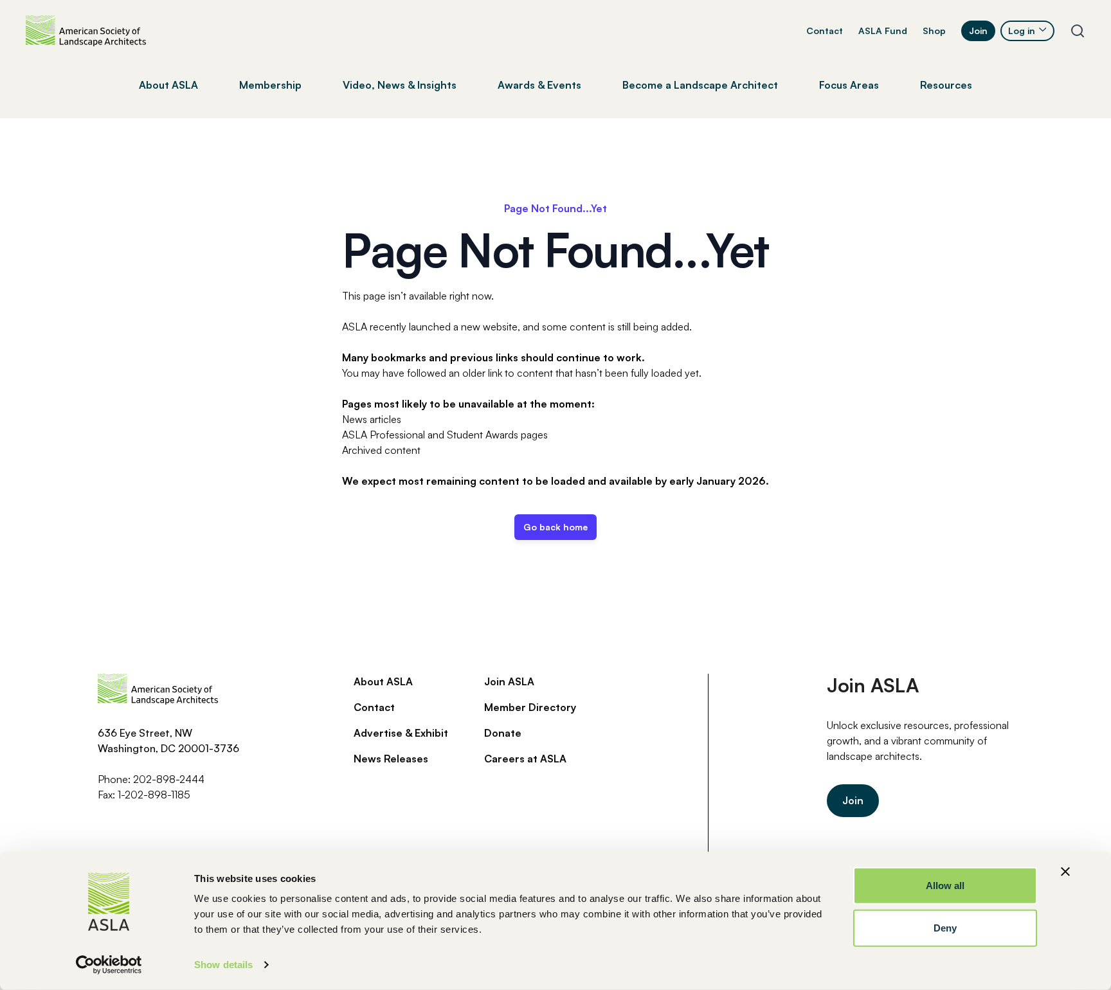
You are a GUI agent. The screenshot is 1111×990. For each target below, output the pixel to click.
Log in (1021, 30)
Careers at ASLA (525, 758)
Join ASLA (509, 681)
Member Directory (530, 707)
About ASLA (383, 681)
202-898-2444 (168, 779)
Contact (824, 30)
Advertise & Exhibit (401, 732)
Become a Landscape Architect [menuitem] (700, 84)
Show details (223, 964)
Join (978, 30)
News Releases (391, 758)
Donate (502, 732)
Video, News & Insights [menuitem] (399, 84)
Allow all (945, 885)
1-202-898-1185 (154, 794)
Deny (945, 927)
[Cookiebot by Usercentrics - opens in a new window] (109, 965)
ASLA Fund (882, 30)
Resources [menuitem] (946, 84)
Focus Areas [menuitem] (849, 84)
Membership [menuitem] (270, 84)
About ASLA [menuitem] (168, 84)
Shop (934, 30)
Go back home (555, 526)
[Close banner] (1065, 871)
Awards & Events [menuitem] (539, 84)
